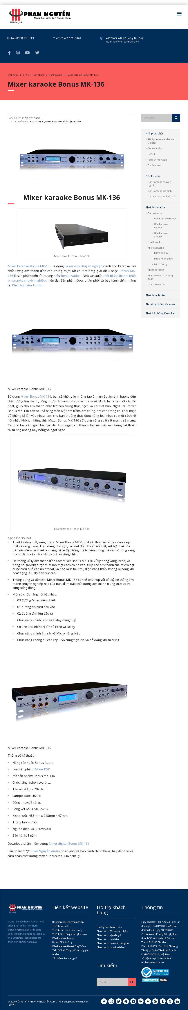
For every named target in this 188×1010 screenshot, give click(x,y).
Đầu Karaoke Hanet (165, 218)
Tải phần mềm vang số (64, 958)
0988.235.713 (25, 38)
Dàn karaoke (153, 176)
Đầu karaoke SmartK (161, 234)
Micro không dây (163, 258)
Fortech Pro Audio (157, 159)
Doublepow (154, 165)
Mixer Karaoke (156, 269)
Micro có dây (161, 253)
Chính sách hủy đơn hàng (111, 947)
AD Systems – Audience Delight (161, 141)
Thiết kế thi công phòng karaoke (70, 934)
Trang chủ (13, 75)
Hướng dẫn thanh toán (109, 927)
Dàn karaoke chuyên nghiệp (159, 183)
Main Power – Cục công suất (160, 277)
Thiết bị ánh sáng (156, 295)
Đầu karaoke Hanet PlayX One (69, 946)
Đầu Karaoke (155, 213)
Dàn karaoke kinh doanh (162, 196)
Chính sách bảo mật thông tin (113, 943)
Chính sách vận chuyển (109, 935)
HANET (151, 154)
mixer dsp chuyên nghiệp (83, 266)
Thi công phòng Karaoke (160, 304)
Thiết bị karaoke (61, 926)
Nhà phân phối (154, 133)
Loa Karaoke (155, 242)
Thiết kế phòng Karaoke (160, 313)
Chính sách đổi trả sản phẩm (112, 931)
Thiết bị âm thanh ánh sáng (67, 930)
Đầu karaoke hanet (63, 938)
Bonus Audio (155, 148)
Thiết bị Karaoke (155, 207)
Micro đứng (160, 264)
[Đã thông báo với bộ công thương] (155, 972)
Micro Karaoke (156, 247)
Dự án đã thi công (62, 942)
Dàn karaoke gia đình (160, 191)
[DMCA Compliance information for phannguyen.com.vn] (155, 979)
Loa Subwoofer (156, 284)
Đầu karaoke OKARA (161, 225)
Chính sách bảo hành (108, 939)
